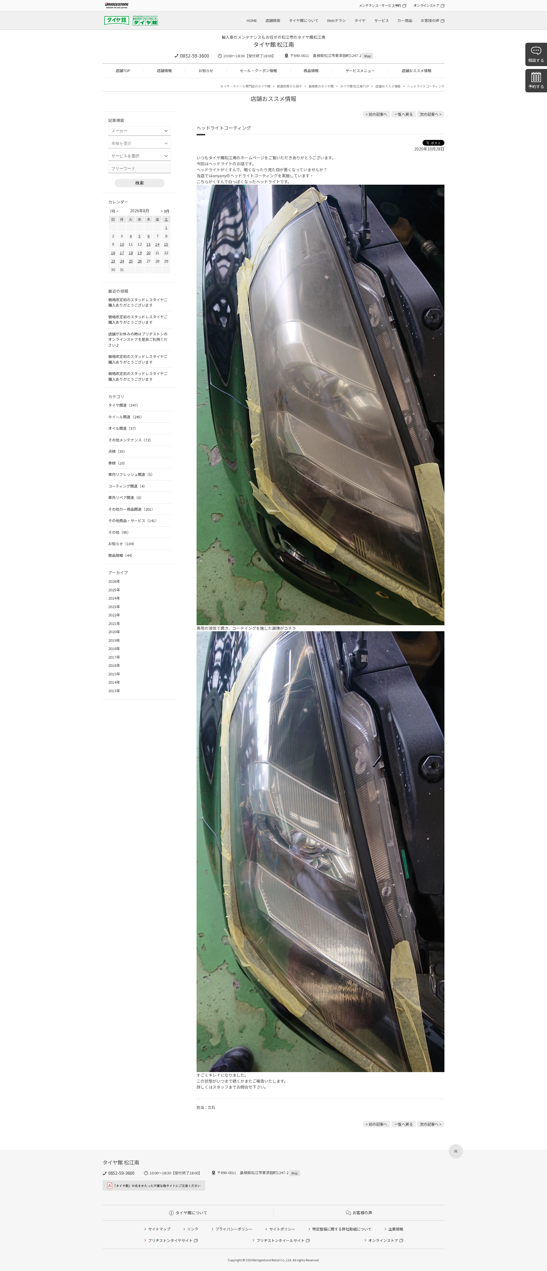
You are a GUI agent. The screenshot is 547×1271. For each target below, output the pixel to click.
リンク (192, 1229)
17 (122, 252)
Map (367, 56)
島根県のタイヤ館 (321, 86)
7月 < (114, 211)
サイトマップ (159, 1229)
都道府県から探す (289, 86)
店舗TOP (123, 70)
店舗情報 (164, 70)
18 (131, 252)
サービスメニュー (360, 70)
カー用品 (404, 20)
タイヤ (360, 20)
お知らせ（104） (122, 543)
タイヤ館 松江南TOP (354, 86)
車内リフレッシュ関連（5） (131, 474)
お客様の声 (430, 20)
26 (140, 261)
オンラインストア (426, 5)
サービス (381, 20)
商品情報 (311, 70)
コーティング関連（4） (127, 486)
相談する (536, 60)
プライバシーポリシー (233, 1229)
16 (113, 252)
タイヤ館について (304, 20)
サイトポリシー (282, 1229)
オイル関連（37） (123, 428)
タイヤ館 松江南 (273, 44)
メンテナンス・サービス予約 (380, 5)
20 (148, 252)
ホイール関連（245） (126, 416)
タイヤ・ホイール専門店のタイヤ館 (245, 86)
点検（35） (117, 451)
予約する (536, 86)
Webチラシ (336, 20)
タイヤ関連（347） (124, 405)
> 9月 (165, 211)
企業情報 (395, 1229)
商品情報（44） (121, 555)
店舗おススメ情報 (416, 70)
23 (113, 261)
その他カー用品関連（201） (131, 509)
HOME (252, 20)
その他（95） (119, 532)
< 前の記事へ (376, 114)
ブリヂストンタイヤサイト (170, 1240)
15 (166, 244)
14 (157, 244)
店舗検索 (273, 20)
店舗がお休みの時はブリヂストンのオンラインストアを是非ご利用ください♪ (138, 339)
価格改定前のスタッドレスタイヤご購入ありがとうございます (138, 302)
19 (140, 252)
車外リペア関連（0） (126, 497)
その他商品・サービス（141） (133, 520)
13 (148, 244)
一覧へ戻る (403, 114)
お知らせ (206, 70)
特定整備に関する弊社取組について (342, 1229)
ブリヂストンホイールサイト (280, 1240)
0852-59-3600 (194, 55)
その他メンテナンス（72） (130, 440)
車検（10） (117, 463)
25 (131, 261)
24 (122, 261)
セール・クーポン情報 (258, 70)
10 (122, 244)
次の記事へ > (431, 114)
